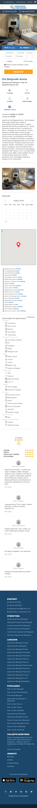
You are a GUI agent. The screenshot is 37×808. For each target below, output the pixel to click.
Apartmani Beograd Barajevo (18, 681)
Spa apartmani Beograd (16, 714)
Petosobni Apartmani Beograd (19, 635)
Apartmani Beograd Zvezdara (18, 652)
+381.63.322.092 (10, 11)
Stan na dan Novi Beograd (17, 692)
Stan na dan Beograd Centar (18, 723)
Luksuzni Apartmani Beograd (18, 720)
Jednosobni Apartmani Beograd (19, 622)
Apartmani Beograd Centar (17, 643)
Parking (9, 61)
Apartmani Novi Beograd (16, 646)
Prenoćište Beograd (14, 695)
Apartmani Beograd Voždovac (18, 656)
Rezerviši (18, 71)
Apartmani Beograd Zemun (18, 662)
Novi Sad (10, 766)
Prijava (29, 2)
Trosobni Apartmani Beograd (18, 629)
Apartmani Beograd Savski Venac (20, 665)
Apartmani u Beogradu (19, 796)
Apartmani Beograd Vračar (17, 649)
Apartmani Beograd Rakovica (18, 672)
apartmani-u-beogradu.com (20, 612)
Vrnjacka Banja (13, 763)
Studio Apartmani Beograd (17, 619)
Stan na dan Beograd (15, 689)
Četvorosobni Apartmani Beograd (20, 632)
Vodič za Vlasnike (13, 749)
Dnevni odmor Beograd (16, 726)
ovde (9, 746)
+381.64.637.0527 (28, 11)
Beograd (10, 756)
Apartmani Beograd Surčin (17, 678)
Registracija (20, 2)
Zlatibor (10, 760)
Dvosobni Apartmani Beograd (18, 625)
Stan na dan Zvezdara (15, 710)
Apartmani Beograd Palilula (18, 659)
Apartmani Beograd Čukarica (18, 668)
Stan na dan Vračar (14, 707)
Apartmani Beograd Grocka (18, 675)
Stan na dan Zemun (15, 704)
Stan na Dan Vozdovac (15, 730)
